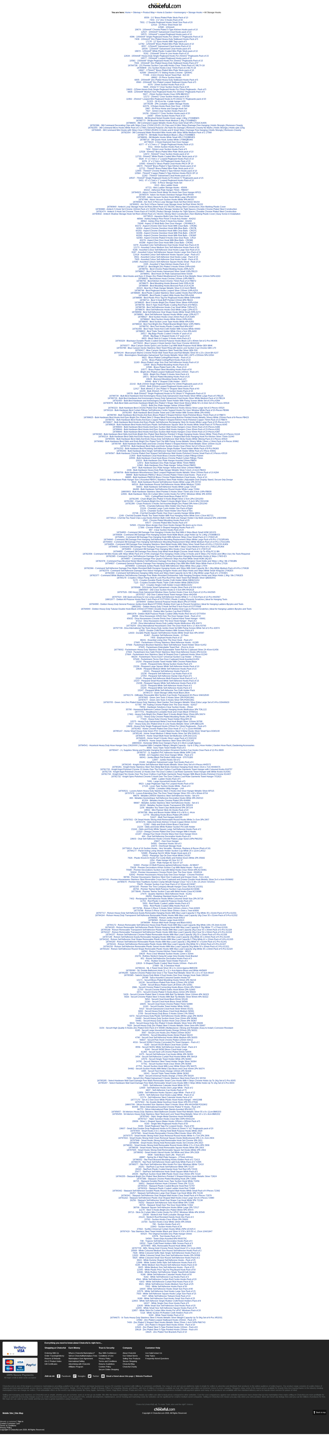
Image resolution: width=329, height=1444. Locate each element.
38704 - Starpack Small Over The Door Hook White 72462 (166, 1205)
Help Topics (150, 1356)
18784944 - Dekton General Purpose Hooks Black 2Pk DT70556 (166, 602)
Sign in (20, 1421)
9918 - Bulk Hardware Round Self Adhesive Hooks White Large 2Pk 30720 (166, 482)
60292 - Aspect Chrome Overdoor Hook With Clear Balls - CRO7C (166, 230)
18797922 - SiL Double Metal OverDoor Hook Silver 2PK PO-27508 (166, 1102)
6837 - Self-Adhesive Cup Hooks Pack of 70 (166, 1090)
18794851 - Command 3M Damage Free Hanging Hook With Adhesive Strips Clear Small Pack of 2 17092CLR (166, 537)
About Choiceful (129, 1353)
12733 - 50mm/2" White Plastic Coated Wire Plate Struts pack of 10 (166, 156)
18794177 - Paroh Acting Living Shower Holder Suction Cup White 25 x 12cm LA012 (166, 851)
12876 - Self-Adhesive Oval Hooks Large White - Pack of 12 (166, 1095)
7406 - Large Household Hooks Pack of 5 (166, 781)
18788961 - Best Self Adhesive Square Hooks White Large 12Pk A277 (166, 314)
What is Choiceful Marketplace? (82, 1353)
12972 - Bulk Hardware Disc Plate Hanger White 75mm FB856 (166, 463)
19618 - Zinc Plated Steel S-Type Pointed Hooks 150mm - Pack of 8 (166, 1329)
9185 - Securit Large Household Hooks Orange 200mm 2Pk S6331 (166, 1030)
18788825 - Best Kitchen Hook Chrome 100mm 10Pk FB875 (166, 278)
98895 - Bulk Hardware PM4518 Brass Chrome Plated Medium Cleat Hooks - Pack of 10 (166, 477)
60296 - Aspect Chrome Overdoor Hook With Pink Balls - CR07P (166, 233)
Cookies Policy (105, 1367)
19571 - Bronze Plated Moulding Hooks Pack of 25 (166, 377)
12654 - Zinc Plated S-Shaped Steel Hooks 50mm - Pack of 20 (166, 1325)
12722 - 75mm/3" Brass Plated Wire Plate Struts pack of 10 (166, 168)
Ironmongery (180, 12)
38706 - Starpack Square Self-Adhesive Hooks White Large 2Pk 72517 (166, 1207)
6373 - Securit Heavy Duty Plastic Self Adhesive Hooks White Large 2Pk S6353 (166, 1016)
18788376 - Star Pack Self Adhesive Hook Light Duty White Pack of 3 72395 (166, 1162)
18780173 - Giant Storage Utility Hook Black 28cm (166, 693)
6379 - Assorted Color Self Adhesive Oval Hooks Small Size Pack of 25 (166, 245)
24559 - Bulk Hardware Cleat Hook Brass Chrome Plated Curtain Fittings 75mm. (166, 458)
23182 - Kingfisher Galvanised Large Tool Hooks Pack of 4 (166, 762)
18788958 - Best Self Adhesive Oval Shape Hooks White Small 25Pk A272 (166, 312)
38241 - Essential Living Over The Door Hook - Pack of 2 (166, 640)
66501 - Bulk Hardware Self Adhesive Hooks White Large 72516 (166, 487)
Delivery (60, 1356)
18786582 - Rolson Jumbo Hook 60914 (166, 918)
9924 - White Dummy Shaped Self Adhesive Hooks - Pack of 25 (166, 1260)
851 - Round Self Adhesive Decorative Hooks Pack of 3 (166, 958)
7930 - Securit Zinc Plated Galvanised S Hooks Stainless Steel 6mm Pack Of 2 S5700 (166, 1078)
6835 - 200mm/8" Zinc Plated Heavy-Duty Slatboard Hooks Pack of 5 (166, 80)
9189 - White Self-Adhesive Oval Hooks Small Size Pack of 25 (166, 1298)
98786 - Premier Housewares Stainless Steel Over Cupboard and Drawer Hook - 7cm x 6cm (166, 877)
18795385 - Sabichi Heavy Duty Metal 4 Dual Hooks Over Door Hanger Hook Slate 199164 (166, 975)
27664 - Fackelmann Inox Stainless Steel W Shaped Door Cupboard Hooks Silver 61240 (166, 654)
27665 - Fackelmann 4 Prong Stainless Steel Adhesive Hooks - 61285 (166, 642)
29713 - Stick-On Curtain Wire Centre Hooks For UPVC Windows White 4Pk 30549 (166, 1212)
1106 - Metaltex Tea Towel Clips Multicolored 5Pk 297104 (166, 807)
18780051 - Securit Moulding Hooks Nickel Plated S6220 (166, 1035)
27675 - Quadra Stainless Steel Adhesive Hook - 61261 (166, 894)
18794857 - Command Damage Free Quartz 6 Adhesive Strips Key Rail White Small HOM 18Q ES (166, 558)
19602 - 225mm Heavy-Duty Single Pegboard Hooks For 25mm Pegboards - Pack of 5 (166, 89)
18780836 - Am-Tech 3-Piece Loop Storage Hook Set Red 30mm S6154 (166, 202)
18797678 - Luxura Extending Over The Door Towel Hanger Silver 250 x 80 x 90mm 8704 (166, 793)
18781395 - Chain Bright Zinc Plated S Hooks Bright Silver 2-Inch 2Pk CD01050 (166, 499)
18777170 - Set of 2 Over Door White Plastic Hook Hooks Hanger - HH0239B (166, 1100)
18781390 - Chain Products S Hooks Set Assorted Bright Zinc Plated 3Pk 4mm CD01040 (166, 503)
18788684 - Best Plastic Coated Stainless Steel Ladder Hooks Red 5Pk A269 (166, 293)
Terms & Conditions (8, 1426)
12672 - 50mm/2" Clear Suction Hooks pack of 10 (166, 154)
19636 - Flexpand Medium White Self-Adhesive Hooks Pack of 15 (166, 669)
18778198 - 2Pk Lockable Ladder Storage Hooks (166, 104)
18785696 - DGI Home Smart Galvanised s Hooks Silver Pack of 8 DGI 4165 (166, 587)
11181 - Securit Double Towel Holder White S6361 (166, 1006)
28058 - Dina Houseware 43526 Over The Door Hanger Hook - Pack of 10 (166, 616)
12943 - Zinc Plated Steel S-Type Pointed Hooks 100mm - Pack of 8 (166, 1327)
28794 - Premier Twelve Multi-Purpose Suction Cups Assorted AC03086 (166, 889)
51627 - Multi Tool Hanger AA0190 (166, 817)
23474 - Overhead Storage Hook (166, 846)
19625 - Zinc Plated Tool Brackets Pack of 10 (166, 1332)
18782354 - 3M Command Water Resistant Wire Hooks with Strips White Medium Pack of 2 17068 (166, 132)
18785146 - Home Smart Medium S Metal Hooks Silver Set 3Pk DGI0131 (166, 733)
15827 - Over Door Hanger (166, 841)
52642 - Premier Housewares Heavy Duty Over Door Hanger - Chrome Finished (166, 875)
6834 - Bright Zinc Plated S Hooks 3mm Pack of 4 (166, 374)
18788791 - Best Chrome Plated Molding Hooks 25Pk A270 (166, 269)
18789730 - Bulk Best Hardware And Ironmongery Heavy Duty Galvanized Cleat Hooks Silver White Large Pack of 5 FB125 (166, 396)
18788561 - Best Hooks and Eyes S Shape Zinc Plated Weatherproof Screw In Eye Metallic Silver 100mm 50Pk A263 (166, 276)
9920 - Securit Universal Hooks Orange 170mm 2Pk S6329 (166, 1076)
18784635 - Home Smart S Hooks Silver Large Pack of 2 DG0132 (166, 738)
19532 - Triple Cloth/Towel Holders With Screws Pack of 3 (166, 1243)
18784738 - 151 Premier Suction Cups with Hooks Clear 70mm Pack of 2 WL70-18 (166, 65)
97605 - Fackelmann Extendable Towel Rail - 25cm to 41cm (166, 647)
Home (128, 12)
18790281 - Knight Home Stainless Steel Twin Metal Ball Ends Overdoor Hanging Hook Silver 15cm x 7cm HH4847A (166, 767)
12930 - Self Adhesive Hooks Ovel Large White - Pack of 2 (166, 1088)
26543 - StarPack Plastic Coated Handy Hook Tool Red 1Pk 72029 (166, 1169)
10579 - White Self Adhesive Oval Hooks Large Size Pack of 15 (166, 1291)
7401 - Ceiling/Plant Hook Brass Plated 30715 (166, 496)
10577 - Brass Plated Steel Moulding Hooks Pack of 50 (166, 369)
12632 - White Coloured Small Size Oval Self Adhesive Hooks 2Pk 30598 (166, 1255)
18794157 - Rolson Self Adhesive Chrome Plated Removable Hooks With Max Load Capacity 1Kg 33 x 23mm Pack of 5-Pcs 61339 (166, 934)
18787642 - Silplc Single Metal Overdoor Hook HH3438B (166, 1116)
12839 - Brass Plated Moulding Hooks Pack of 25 (166, 365)
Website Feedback (144, 1376)
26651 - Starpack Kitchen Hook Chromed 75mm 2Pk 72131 (166, 1183)
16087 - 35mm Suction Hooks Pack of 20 (166, 116)
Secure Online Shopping (109, 1369)
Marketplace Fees (89, 1356)
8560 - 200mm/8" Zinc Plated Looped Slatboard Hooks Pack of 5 (166, 82)
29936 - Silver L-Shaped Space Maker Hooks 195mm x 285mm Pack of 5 (166, 1121)
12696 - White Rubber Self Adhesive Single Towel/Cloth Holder (166, 1272)
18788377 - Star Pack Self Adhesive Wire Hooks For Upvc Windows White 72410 (166, 1164)
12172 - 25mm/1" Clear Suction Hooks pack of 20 (166, 96)
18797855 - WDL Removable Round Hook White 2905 (166, 1246)
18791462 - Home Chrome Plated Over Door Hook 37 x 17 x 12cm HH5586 (166, 728)
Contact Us (157, 1353)
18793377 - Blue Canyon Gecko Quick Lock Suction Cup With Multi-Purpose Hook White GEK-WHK (166, 345)
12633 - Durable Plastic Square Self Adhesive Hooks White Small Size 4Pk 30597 (166, 633)
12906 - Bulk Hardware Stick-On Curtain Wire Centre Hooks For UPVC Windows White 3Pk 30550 (166, 494)
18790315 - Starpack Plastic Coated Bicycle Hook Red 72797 (166, 1186)
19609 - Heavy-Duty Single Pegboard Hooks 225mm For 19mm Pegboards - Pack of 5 (166, 726)
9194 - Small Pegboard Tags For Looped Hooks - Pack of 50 (166, 1126)
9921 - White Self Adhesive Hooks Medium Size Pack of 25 (166, 1284)
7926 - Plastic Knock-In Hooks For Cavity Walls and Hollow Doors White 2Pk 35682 (166, 858)
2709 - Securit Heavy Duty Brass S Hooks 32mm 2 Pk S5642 (166, 1013)
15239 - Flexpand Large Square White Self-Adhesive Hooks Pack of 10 (166, 666)
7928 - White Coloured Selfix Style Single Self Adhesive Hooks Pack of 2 (166, 1253)
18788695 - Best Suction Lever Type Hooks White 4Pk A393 (166, 321)
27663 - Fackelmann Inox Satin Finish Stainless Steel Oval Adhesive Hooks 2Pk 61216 (166, 652)
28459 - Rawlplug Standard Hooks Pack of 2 (166, 896)
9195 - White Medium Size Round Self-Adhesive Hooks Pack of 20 (166, 1265)
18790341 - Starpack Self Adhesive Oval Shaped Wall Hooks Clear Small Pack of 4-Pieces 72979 (166, 1195)
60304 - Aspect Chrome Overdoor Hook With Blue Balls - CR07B (166, 228)
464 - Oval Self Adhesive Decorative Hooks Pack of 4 (166, 836)
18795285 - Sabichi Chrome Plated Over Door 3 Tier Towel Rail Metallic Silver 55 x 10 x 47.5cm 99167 (166, 973)
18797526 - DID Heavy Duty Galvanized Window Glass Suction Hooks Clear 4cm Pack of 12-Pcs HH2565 (166, 592)
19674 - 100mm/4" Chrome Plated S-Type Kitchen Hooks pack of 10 (166, 29)
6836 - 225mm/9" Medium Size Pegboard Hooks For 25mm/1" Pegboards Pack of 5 (166, 92)
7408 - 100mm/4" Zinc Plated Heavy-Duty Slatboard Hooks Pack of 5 (166, 39)
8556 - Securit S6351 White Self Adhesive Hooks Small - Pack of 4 (166, 1047)
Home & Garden (164, 12)
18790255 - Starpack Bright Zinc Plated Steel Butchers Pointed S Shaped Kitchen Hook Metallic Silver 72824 (166, 1176)
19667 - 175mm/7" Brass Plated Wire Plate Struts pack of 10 (166, 70)
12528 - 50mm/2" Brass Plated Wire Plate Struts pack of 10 (166, 151)
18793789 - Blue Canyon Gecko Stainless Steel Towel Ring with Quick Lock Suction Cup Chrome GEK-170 (166, 348)
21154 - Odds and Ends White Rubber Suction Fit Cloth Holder (166, 827)
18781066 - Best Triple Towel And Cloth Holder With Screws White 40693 (166, 329)
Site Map (19, 1413)
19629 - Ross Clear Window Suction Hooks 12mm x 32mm (166, 954)
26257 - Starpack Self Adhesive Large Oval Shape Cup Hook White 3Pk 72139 (166, 1193)
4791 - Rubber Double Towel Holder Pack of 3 (166, 961)
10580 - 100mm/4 (166, 27)
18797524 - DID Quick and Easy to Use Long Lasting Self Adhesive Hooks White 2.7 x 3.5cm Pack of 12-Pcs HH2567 (166, 597)
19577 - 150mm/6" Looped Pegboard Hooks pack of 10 (166, 58)
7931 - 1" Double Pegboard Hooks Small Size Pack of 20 (166, 22)
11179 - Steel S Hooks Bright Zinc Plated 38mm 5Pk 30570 (166, 1210)
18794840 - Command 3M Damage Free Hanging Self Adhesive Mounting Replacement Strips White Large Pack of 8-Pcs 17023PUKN (166, 539)
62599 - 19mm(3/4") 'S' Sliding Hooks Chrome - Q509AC (166, 72)
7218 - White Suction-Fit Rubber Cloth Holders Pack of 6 (166, 1313)
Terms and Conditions (108, 1361)
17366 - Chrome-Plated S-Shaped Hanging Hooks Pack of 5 (166, 527)
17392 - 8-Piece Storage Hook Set (166, 183)
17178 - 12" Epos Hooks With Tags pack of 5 (166, 41)
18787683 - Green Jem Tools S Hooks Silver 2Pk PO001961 (166, 697)
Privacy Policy (105, 1358)
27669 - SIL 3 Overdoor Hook (166, 965)
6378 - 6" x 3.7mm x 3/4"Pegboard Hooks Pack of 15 (166, 161)
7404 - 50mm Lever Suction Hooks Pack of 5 (166, 149)
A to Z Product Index (53, 1361)
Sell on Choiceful (75, 1356)
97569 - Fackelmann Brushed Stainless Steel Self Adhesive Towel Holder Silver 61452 (166, 645)
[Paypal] (13, 1354)
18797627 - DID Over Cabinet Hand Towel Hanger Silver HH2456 (166, 594)
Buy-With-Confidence (107, 1353)
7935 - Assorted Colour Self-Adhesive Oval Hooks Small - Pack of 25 (166, 259)
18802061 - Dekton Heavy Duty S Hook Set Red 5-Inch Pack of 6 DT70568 (166, 606)
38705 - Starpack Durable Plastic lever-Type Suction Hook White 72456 (166, 1181)
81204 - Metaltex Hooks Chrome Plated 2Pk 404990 (166, 800)
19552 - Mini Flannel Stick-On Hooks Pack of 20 (166, 810)
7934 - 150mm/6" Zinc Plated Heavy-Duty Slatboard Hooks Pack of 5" (166, 63)
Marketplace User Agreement (81, 1358)
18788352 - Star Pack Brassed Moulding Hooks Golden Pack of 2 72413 (166, 1159)
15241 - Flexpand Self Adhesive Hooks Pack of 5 (166, 671)
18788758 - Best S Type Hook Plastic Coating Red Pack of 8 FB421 (166, 305)
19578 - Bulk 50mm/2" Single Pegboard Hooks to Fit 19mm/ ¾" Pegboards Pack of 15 (166, 393)
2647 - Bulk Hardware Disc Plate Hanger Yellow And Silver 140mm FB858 (166, 468)
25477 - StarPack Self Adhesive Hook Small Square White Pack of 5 (166, 1171)
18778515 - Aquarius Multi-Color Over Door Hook (166, 216)
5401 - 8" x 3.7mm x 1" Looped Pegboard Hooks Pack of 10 (166, 180)
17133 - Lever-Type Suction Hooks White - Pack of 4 (166, 786)
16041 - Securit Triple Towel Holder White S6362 (166, 1073)
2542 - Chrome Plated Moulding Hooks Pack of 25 (166, 520)
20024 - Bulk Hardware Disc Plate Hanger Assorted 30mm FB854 (166, 460)
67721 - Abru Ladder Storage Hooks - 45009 (166, 187)
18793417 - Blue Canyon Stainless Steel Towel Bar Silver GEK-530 (166, 350)
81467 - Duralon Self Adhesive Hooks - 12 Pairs (166, 635)
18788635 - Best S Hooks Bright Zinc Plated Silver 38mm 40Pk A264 (166, 302)
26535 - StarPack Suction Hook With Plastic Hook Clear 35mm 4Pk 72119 (166, 1174)
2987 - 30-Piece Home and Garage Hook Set (166, 108)
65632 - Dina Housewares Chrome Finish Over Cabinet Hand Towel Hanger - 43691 (166, 618)
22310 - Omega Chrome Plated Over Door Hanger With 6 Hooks (166, 831)
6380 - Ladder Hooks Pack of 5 (166, 779)
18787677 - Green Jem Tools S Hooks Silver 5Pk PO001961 (166, 700)
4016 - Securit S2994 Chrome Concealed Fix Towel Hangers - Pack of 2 (166, 1042)
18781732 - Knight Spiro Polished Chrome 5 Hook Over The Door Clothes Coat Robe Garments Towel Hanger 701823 (166, 776)
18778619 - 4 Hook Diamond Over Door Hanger (166, 142)
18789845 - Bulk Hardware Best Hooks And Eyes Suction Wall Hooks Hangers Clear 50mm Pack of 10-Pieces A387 (166, 432)
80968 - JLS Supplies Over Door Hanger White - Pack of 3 (166, 755)
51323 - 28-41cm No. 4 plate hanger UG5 (166, 101)
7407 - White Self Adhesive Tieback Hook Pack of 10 (166, 1296)
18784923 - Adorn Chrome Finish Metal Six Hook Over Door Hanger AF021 (166, 192)
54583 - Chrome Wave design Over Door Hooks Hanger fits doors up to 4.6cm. (166, 525)
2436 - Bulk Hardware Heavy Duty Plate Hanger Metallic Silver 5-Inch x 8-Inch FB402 (166, 470)
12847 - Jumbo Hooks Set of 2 (166, 760)
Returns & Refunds (52, 1358)
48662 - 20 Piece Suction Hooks (166, 77)
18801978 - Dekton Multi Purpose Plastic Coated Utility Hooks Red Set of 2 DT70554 (166, 614)
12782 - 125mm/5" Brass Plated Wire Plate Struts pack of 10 (166, 44)
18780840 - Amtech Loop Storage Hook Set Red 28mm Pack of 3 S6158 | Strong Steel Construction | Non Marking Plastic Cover (166, 207)
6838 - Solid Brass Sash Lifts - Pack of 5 (166, 1155)
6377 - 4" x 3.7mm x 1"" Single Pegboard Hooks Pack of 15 (166, 144)
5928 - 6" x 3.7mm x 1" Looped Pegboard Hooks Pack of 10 (166, 159)
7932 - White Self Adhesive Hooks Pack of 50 (166, 1286)
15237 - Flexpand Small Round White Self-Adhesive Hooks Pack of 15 (166, 681)
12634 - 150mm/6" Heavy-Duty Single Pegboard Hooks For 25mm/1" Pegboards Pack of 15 (166, 56)
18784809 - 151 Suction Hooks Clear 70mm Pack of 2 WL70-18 (166, 68)
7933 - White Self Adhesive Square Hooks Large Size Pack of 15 (166, 1293)
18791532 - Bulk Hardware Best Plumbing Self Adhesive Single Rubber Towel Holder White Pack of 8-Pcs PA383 (166, 448)
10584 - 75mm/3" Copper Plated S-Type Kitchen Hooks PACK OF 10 (166, 173)
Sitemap (137, 12)
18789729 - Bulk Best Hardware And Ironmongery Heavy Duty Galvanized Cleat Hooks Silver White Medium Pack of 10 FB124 (166, 398)
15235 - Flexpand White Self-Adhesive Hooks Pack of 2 (166, 685)
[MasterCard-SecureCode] (10, 1354)
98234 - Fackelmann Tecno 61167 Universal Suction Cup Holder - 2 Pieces (166, 657)
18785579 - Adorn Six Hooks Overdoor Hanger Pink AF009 (166, 195)
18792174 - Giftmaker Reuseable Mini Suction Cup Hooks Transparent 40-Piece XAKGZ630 (166, 695)
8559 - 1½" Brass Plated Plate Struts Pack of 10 (166, 17)
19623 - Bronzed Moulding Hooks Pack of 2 (166, 379)
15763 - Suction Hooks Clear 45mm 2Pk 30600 (166, 1219)
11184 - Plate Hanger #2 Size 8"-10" (166, 863)
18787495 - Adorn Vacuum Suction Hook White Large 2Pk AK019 (166, 197)
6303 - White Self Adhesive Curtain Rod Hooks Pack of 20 (166, 1282)
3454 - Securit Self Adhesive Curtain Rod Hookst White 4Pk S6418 (166, 1056)
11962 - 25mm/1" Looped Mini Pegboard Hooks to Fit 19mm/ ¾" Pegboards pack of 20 (166, 99)
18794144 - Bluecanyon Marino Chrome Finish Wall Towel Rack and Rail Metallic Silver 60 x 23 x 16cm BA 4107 (166, 353)
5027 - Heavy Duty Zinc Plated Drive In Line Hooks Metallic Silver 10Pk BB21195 (166, 724)
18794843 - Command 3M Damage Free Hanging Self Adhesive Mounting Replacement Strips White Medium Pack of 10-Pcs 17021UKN (166, 542)
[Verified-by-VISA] (8, 1354)
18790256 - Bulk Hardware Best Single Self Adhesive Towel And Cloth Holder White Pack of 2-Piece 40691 (166, 451)
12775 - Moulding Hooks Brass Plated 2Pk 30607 (166, 815)
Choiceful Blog (129, 1364)
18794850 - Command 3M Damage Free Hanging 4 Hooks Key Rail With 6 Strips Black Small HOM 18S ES (166, 532)
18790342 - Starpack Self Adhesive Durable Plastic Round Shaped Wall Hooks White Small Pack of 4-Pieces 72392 (166, 1191)
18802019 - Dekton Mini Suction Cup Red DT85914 (166, 611)
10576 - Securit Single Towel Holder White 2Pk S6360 (166, 1059)
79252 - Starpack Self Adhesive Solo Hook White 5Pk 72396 (166, 1203)
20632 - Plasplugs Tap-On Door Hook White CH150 (166, 855)
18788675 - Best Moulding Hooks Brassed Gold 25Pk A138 (166, 283)
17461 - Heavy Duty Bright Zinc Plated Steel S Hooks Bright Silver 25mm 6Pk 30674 (166, 714)
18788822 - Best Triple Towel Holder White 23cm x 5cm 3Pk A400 (166, 331)
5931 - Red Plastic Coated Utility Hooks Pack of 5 (166, 906)
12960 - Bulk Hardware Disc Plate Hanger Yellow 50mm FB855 (166, 465)
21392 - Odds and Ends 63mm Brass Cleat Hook (166, 824)
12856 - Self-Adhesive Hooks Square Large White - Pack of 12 (166, 1092)
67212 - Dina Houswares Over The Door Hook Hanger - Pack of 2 (166, 621)
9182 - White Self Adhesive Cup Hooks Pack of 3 (166, 1277)
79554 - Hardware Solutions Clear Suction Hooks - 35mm (166, 707)
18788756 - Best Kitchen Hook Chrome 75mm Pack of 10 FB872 (166, 281)
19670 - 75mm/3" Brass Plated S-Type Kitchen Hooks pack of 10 (166, 166)
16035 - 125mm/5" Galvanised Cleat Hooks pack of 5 (166, 49)
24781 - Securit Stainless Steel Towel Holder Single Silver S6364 (166, 1061)
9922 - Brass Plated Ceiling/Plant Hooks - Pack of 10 (166, 357)
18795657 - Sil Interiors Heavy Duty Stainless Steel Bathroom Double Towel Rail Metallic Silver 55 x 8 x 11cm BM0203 (166, 1112)
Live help (149, 1353)
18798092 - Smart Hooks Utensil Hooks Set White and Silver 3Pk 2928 (166, 1152)
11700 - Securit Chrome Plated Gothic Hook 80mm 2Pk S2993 (166, 989)
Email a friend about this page (119, 1376)
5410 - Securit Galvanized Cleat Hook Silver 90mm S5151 (166, 1009)
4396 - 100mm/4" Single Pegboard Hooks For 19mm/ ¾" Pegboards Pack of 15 (166, 37)
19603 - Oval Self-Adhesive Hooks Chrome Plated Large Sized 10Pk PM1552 (166, 839)
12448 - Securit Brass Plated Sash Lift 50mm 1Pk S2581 (166, 985)
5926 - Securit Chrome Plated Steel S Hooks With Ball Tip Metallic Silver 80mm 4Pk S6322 (166, 997)
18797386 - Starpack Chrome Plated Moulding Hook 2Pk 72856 (166, 1179)
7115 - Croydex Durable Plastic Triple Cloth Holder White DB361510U (166, 582)
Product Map (149, 12)
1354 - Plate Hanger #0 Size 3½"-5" (166, 860)
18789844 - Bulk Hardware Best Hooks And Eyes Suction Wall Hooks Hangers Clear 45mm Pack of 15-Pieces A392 (166, 429)
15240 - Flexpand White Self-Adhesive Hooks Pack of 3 (166, 688)
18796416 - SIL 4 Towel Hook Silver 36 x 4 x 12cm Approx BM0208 (166, 968)
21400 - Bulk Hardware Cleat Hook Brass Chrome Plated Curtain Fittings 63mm (166, 456)
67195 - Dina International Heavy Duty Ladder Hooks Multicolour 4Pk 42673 (166, 623)
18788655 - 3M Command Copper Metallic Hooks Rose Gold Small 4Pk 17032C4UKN (166, 123)
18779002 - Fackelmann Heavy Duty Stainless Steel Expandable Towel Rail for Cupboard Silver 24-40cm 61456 (166, 649)
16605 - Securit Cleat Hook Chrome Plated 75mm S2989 (166, 1004)
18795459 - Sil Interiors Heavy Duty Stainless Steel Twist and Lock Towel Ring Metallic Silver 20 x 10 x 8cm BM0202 (166, 1114)
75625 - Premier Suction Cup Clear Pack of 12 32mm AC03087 (166, 884)
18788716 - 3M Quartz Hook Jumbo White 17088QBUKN (166, 140)
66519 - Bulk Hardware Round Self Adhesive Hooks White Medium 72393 (166, 484)
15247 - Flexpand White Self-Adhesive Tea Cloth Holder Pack (166, 690)
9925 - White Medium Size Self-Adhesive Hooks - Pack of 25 (166, 1267)
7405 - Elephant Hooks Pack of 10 (166, 637)
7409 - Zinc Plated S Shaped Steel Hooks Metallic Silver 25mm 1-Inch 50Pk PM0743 (166, 1322)
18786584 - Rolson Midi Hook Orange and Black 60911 (166, 922)
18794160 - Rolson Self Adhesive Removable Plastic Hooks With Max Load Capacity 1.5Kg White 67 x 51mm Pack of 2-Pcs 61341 (166, 942)
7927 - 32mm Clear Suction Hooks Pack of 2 (166, 111)
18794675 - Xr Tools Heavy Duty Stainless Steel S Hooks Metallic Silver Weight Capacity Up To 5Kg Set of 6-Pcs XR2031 (166, 1317)
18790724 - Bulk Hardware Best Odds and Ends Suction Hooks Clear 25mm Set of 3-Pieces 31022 (166, 446)
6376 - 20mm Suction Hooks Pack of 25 (166, 84)
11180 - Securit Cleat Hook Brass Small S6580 (166, 1001)
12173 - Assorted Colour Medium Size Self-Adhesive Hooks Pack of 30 (166, 247)
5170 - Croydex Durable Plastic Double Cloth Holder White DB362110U (166, 580)
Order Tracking (51, 1356)
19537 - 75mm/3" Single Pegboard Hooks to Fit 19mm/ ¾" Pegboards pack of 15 (166, 178)
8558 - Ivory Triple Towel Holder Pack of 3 (166, 748)
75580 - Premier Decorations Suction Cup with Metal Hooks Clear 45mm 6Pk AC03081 (166, 870)
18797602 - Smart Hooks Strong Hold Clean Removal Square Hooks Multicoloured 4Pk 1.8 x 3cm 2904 (166, 1138)
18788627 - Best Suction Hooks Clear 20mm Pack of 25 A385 (166, 317)
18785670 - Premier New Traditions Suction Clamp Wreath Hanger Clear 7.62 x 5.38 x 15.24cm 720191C (166, 882)
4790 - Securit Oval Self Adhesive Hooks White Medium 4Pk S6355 (166, 1037)
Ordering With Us (52, 1353)
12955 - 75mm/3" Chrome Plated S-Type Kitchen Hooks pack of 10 (166, 171)
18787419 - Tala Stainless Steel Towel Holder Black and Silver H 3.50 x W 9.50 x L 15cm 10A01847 (166, 1231)
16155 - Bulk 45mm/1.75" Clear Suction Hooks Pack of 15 (166, 391)
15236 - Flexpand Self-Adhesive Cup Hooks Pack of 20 (166, 673)
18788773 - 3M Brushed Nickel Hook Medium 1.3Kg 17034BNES (166, 120)
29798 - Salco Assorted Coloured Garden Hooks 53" (166, 977)
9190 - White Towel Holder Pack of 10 (166, 1315)
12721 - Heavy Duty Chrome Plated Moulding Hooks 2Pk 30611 (166, 717)
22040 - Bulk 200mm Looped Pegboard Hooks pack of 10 (166, 386)
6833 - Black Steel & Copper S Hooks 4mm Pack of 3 (166, 338)
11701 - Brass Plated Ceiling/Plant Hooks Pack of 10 (166, 360)
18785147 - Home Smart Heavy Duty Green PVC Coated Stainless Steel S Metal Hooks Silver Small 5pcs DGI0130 (166, 731)
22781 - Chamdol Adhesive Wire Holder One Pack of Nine (166, 506)
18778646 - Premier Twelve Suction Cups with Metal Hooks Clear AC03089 (166, 891)
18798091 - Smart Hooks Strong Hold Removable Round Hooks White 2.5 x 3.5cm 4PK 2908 (166, 1145)
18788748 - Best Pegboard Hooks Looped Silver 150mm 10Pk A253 (166, 290)
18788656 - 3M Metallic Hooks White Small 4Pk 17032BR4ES (166, 137)
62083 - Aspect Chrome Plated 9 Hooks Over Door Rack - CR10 (166, 238)
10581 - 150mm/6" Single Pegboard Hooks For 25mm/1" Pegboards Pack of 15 (166, 61)
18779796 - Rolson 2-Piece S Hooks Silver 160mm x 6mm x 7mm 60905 (166, 908)
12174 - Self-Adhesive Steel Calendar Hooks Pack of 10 (166, 1097)
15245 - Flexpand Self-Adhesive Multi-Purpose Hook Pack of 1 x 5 (166, 678)
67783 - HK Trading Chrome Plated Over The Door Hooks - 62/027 (166, 705)
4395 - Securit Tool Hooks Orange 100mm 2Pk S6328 (166, 1071)
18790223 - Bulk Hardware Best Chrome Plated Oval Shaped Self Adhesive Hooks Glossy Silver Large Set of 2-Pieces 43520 (166, 408)
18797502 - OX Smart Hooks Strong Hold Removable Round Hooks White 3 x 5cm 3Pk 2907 (166, 819)
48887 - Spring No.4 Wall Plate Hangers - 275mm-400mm (166, 1157)
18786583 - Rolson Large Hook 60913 (166, 920)
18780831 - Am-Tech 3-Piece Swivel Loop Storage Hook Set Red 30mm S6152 (166, 204)
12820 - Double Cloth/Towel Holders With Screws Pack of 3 (166, 630)
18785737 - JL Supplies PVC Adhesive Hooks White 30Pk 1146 (166, 752)
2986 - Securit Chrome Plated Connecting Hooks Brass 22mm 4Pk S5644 (166, 987)
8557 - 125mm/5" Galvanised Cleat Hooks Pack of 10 (166, 46)
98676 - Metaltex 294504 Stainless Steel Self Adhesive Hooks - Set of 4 (166, 796)
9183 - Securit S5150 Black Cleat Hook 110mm (166, 1044)
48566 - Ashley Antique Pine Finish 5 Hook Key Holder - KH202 (166, 219)
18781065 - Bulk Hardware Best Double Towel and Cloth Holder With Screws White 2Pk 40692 (166, 412)
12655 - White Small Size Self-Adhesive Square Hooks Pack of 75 (166, 1308)
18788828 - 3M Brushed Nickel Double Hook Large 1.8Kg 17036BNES (166, 118)
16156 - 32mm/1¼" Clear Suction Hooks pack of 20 (166, 113)
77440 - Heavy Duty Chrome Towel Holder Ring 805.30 (166, 719)
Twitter (96, 1376)
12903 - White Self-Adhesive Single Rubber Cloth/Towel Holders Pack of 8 (166, 1301)
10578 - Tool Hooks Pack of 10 (166, 1236)
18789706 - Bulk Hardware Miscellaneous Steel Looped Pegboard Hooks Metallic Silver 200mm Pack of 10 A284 (166, 472)
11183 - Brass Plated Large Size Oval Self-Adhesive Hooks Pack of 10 (166, 362)
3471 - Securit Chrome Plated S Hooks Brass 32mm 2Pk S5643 (166, 992)
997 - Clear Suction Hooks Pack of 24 (166, 530)
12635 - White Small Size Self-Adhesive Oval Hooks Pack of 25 (166, 1305)
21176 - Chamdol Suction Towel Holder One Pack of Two (166, 511)
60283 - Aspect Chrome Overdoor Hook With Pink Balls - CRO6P (166, 235)
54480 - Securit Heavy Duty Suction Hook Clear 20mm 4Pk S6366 (166, 1018)
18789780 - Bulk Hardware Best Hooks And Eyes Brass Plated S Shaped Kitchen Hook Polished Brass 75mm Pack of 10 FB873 (166, 415)
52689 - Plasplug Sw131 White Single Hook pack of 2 (166, 853)
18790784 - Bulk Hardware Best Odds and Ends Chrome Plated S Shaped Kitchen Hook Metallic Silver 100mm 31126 (166, 444)
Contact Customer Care (10, 1423)
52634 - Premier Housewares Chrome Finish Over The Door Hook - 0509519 (166, 872)
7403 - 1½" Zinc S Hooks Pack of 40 (166, 20)
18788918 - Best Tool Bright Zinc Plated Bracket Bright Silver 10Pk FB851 (166, 324)
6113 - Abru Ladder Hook (166, 185)
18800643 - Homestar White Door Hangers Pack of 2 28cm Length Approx (166, 743)
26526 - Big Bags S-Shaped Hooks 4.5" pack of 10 (166, 336)
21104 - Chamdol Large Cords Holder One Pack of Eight (166, 508)
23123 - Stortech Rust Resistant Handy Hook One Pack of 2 (166, 1217)
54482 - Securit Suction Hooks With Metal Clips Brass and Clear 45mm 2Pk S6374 (166, 1068)
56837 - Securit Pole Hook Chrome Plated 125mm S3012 (166, 1040)
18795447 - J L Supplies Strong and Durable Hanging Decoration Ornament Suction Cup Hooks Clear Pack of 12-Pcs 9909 (166, 750)
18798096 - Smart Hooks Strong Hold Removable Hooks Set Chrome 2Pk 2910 (166, 1143)
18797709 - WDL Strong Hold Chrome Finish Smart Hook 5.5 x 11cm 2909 (166, 1248)
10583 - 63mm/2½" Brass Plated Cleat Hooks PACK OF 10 (166, 163)
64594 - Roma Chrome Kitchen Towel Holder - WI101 (166, 951)
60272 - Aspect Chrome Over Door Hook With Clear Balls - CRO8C (166, 226)
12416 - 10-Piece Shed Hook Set (166, 25)
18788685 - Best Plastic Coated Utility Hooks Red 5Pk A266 (166, 295)
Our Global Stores (130, 1356)
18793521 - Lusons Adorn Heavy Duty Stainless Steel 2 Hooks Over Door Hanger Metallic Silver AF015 (166, 791)
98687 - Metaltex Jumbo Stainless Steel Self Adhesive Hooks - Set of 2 (166, 803)
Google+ (82, 1376)
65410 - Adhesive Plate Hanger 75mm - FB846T (166, 190)
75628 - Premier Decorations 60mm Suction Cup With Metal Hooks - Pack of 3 (166, 867)
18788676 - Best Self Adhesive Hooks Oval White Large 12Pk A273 (166, 310)
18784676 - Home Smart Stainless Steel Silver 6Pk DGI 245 (166, 740)
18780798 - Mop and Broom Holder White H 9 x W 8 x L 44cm (166, 812)
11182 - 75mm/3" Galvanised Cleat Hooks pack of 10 (166, 175)
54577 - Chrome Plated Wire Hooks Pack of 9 (166, 523)
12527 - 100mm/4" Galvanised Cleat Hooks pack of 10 (166, 32)
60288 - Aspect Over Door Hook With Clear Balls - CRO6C (166, 242)
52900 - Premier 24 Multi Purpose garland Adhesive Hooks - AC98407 (166, 865)
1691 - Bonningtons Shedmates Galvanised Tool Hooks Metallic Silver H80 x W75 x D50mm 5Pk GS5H (166, 355)
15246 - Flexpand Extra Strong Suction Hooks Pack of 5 (166, 664)
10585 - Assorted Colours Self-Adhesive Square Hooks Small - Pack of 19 (166, 262)
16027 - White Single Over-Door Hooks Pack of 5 (166, 1303)
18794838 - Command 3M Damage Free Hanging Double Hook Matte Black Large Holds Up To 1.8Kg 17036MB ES (166, 535)
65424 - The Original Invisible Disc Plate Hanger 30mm (166, 1234)
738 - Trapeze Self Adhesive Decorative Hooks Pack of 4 (166, 1241)
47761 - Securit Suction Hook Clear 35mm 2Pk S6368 (166, 1064)
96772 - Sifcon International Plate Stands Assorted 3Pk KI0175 (166, 1109)
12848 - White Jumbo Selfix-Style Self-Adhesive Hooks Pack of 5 (166, 1262)
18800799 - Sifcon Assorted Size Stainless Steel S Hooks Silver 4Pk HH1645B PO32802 (166, 1104)
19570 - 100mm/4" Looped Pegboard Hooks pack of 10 (166, 34)
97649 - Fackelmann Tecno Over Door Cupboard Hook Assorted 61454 (166, 659)
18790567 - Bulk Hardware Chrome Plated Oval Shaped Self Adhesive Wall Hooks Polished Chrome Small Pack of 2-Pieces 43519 (166, 453)
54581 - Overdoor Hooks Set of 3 (166, 843)
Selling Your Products (131, 1358)
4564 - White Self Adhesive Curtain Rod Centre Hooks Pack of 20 (166, 1279)
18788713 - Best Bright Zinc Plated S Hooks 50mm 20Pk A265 (166, 266)
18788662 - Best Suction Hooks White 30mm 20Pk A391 (166, 319)
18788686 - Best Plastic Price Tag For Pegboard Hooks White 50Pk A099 (166, 298)
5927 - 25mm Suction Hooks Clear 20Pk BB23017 (166, 94)
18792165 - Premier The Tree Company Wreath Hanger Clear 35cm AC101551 (166, 886)
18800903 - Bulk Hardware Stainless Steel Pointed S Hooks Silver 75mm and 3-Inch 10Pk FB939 (166, 491)
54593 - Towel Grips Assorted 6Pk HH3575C (166, 1238)
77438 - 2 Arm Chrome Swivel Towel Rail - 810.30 (166, 75)
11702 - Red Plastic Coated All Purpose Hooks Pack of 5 (166, 901)
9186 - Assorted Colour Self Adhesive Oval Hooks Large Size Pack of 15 (166, 250)
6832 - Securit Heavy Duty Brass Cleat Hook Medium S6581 (166, 1011)
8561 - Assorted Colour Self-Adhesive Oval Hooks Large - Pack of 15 (166, 257)
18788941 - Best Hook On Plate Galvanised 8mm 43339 (166, 274)
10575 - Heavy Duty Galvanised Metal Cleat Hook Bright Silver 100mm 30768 (166, 721)
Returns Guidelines (107, 1364)
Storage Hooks (195, 12)
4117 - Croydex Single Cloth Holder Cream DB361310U (166, 585)
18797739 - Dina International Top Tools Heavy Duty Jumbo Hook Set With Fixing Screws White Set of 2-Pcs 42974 (166, 628)
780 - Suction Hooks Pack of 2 (166, 1224)
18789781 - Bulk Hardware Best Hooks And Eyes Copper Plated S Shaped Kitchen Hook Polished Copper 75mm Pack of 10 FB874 (166, 420)
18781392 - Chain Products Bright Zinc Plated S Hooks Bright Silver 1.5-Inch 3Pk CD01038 (166, 501)
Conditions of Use (106, 1356)
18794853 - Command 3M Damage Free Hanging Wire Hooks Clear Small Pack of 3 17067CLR (166, 549)
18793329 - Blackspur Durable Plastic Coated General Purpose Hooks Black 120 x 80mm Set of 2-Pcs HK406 (166, 341)
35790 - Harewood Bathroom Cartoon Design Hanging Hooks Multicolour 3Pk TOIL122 (166, 709)
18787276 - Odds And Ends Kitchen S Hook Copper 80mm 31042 (166, 822)
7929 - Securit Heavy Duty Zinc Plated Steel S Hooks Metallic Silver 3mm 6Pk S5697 (166, 1025)
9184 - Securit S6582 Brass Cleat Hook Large (166, 1049)
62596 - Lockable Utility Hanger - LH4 (166, 788)
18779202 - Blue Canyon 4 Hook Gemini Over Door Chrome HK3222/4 (166, 343)
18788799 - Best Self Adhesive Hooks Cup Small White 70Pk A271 (166, 307)
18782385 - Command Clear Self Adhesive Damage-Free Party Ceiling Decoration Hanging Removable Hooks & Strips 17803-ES (166, 556)
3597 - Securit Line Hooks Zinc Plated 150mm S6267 (166, 1033)
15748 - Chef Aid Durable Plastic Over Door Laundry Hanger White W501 (166, 513)
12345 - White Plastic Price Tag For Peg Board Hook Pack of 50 (166, 1270)
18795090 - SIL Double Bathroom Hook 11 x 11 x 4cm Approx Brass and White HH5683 (166, 970)
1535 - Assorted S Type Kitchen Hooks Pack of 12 (166, 264)
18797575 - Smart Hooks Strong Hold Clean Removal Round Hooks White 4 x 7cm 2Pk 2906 (166, 1135)
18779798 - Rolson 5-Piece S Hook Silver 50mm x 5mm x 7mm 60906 (166, 910)
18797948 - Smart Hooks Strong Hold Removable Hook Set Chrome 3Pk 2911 (166, 1140)
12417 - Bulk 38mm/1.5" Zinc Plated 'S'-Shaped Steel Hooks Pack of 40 (166, 389)
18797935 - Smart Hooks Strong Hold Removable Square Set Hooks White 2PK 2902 (166, 1150)
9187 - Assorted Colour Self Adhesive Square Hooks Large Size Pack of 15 (166, 252)
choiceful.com (164, 5)
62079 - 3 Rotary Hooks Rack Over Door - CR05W (166, 106)
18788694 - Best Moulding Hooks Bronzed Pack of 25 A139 (166, 286)
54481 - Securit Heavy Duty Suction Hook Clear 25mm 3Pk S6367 (166, 1021)
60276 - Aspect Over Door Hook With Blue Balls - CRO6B (166, 240)
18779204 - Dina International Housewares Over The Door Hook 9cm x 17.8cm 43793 (166, 626)
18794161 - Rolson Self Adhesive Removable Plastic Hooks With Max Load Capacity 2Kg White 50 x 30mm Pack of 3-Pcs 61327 (166, 944)
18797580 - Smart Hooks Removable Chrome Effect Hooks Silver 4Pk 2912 (166, 1133)
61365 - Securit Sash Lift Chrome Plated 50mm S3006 (166, 1052)
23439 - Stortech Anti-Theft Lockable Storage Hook (166, 1214)
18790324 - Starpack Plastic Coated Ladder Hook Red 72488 (166, 1188)
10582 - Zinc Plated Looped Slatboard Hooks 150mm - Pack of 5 (166, 1320)
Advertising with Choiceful (79, 1364)
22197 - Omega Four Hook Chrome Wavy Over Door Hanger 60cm (166, 834)
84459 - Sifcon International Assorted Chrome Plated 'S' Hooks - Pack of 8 (166, 1107)
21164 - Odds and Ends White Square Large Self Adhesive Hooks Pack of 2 (166, 829)
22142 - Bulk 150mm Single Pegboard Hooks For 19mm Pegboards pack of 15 (166, 384)
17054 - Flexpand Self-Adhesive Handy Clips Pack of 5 (166, 676)
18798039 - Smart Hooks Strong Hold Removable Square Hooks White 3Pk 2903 (166, 1147)
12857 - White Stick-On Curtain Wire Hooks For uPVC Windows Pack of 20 (166, 1310)
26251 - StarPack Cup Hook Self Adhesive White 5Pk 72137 (166, 1167)
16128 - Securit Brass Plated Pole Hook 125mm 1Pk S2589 (166, 982)
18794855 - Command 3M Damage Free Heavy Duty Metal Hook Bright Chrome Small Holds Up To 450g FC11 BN (166, 551)
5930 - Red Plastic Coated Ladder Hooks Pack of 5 (166, 903)
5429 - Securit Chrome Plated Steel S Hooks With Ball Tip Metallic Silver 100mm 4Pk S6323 (166, 994)
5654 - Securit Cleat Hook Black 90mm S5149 (166, 999)
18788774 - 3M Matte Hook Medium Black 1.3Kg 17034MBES (166, 135)
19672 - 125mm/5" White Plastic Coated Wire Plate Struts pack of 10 (166, 51)
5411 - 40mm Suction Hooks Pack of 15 (166, 147)
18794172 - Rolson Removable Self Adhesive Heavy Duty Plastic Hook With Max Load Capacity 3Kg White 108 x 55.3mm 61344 (166, 925)
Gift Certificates (51, 1364)
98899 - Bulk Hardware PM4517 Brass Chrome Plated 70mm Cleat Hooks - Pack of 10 (166, 475)
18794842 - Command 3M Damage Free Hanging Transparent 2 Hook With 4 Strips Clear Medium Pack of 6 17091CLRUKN (166, 547)
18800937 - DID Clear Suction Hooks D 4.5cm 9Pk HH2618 (166, 590)
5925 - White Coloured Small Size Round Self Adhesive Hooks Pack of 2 (166, 1258)
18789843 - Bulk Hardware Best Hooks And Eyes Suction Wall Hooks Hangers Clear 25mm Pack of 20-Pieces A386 (166, 427)
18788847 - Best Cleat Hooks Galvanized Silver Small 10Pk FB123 (166, 271)
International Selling (76, 1361)
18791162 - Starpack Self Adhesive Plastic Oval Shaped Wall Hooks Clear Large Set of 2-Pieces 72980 (166, 1198)
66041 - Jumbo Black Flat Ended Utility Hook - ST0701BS (166, 757)
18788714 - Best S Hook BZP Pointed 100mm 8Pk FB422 (166, 300)
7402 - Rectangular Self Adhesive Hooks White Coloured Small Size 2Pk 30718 (166, 898)
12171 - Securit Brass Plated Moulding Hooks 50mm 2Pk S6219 (166, 980)
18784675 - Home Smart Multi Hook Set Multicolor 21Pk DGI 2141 (166, 736)
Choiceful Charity (130, 1367)
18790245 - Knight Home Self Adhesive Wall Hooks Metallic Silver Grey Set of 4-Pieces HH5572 (166, 764)
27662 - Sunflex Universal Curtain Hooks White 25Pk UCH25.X (166, 1229)
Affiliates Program (76, 1367)
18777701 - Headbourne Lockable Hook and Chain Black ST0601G (166, 712)
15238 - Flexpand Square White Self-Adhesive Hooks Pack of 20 (166, 683)
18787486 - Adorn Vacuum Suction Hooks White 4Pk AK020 (166, 199)
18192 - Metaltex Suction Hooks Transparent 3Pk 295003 (166, 805)
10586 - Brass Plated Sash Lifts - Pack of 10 (166, 367)
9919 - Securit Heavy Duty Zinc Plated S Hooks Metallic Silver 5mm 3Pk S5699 (166, 1023)
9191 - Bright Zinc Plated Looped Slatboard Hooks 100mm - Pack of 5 (166, 372)
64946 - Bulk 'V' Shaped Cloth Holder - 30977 (166, 381)
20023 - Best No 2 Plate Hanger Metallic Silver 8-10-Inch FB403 (166, 288)
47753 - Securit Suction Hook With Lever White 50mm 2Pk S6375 (166, 1066)
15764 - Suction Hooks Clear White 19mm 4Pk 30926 (166, 1222)
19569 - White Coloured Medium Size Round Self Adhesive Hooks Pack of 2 (166, 1250)
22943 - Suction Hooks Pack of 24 (166, 1226)
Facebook (66, 1376)
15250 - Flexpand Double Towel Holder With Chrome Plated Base (166, 661)
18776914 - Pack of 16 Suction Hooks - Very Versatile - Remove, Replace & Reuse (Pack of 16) (166, 848)
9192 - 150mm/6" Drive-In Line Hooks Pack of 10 (166, 53)
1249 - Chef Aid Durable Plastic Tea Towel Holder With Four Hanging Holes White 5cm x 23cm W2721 (166, 515)
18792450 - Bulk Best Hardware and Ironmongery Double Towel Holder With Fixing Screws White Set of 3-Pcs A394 (166, 400)
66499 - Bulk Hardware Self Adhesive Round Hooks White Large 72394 (166, 489)
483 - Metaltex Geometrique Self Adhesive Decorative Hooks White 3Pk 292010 (166, 798)
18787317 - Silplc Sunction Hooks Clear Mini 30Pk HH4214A (166, 1119)
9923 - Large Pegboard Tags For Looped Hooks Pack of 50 (166, 784)
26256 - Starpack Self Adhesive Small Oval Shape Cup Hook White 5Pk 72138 (166, 1200)
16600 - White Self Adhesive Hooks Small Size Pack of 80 (166, 1289)
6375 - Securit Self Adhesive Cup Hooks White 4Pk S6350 (166, 1054)
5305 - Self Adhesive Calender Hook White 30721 (166, 1085)
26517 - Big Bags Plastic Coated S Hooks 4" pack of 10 (166, 333)
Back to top (321, 1412)
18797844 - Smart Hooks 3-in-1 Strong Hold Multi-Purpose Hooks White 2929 (166, 1131)
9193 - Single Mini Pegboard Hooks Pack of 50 (166, 1124)
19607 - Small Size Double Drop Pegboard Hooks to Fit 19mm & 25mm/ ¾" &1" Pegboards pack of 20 (166, 1128)
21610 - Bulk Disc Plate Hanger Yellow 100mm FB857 (166, 405)
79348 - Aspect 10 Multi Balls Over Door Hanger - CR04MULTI (166, 223)
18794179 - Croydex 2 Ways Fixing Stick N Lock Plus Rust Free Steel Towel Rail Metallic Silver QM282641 (166, 578)
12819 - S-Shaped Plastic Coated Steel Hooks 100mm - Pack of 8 (166, 963)
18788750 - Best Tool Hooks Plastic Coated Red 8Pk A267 (166, 326)
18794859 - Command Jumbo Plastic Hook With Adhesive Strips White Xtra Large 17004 (166, 566)
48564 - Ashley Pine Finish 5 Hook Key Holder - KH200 (166, 221)
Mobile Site (8, 1413)
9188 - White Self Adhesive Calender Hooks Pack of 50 (166, 1274)
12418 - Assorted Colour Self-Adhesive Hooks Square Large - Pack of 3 (166, 254)
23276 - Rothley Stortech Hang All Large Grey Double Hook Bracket (166, 956)
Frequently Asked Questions (157, 1358)
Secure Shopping (130, 1361)
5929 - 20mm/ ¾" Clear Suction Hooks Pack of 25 (166, 87)
